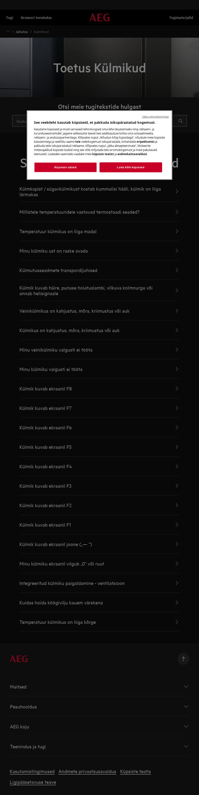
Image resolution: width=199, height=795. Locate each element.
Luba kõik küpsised (130, 167)
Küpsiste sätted (65, 167)
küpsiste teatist (103, 154)
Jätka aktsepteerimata (155, 116)
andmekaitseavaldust (132, 154)
